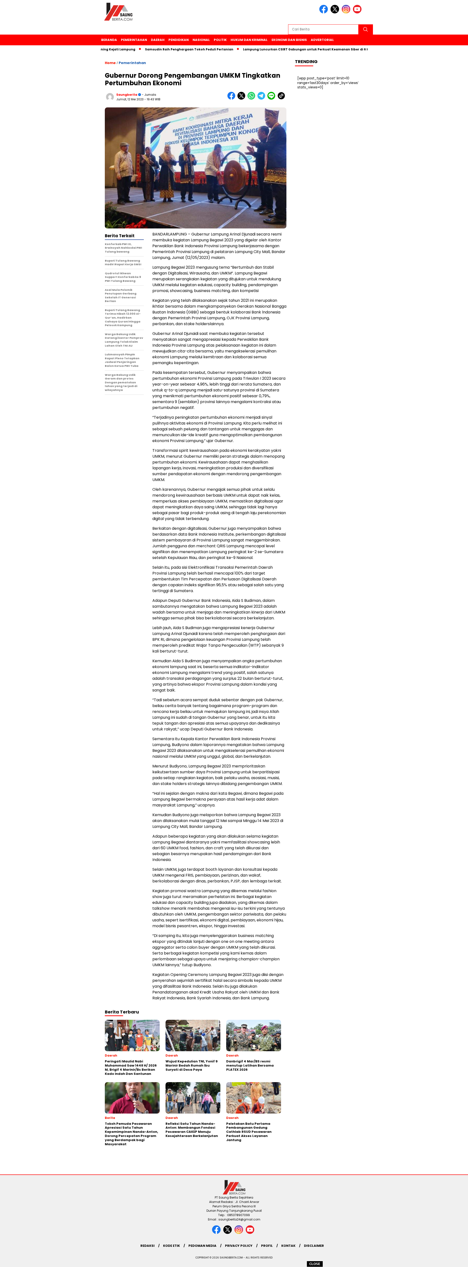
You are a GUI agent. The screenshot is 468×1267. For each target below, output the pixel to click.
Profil (267, 1245)
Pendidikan (178, 40)
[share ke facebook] (232, 98)
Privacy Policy (239, 1245)
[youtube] (358, 12)
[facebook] (324, 12)
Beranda (109, 40)
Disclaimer (314, 1245)
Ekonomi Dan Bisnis (289, 40)
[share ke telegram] (262, 98)
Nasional (201, 40)
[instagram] (347, 12)
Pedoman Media (202, 1245)
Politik (220, 40)
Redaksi (147, 1245)
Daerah (158, 40)
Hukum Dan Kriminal (249, 40)
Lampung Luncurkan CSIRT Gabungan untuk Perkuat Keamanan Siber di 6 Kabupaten (289, 49)
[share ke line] (272, 98)
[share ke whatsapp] (252, 98)
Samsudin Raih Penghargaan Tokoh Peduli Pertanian (164, 49)
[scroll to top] (450, 1259)
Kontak (288, 1245)
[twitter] (336, 12)
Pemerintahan (134, 40)
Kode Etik (171, 1245)
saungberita (126, 95)
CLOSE (314, 1264)
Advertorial (322, 40)
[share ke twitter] (242, 98)
